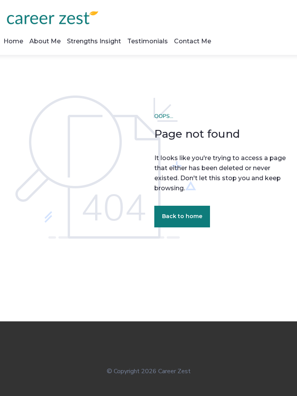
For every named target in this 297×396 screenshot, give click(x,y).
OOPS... (163, 116)
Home (13, 41)
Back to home (182, 216)
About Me (45, 41)
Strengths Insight (94, 41)
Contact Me (192, 41)
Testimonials (147, 41)
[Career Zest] (55, 17)
